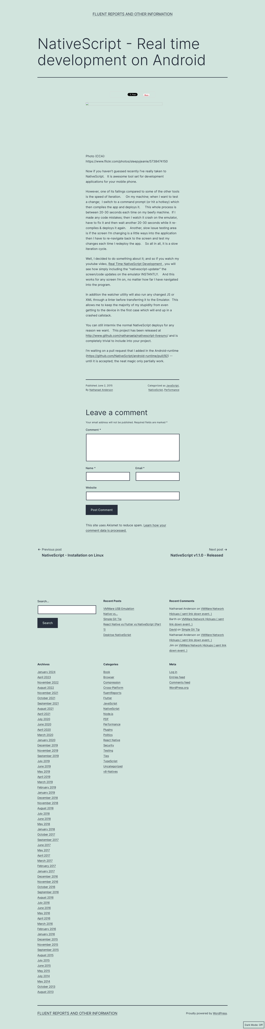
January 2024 (46, 672)
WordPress (220, 1013)
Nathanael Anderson (101, 389)
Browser (108, 677)
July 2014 (43, 976)
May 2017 (43, 850)
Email (139, 468)
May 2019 (43, 771)
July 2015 (43, 960)
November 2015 (47, 944)
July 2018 (43, 813)
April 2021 (43, 713)
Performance (171, 389)
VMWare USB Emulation (118, 608)
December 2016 (47, 876)
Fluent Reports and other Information (133, 14)
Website (91, 487)
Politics (108, 734)
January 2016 (46, 934)
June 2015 (44, 965)
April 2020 (44, 729)
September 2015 (48, 949)
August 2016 (45, 897)
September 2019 (48, 755)
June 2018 (44, 818)
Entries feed (177, 677)
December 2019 (47, 745)
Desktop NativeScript (117, 634)
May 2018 (43, 824)
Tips (106, 755)
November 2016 (47, 881)
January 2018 (46, 829)
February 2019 (46, 787)
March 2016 (45, 923)
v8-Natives (110, 771)
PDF (106, 719)
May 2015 (43, 970)
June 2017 (44, 845)
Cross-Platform (113, 687)
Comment (93, 429)
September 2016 (48, 892)
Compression (112, 682)
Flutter (107, 698)
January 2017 (46, 871)
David (173, 629)
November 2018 (47, 803)
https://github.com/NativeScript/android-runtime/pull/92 (127, 356)
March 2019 (45, 782)
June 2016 (44, 908)
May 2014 (43, 981)
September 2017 (48, 839)
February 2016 (46, 929)
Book (106, 672)
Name (91, 468)
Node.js (108, 713)
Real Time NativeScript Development (135, 264)
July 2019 (43, 761)
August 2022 (45, 687)
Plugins (108, 729)
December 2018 (47, 797)
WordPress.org (178, 687)
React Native (111, 740)
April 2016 (43, 918)
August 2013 (45, 991)
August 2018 (45, 808)
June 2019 (44, 766)
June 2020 (44, 724)
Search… (43, 601)
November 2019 (47, 750)
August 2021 (45, 708)
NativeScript (155, 389)
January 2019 (46, 792)
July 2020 (43, 719)
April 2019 (43, 776)
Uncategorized (113, 766)
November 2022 (48, 682)
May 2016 (43, 913)
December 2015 (47, 939)
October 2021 (46, 698)
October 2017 (46, 834)
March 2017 (45, 860)
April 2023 (44, 677)
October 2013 (46, 986)
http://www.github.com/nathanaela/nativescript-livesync (126, 335)
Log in (173, 672)
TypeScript (110, 761)
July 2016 (43, 902)
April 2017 (43, 855)
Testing (108, 750)
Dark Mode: (251, 1024)
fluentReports (112, 692)
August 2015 (45, 955)
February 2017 (46, 865)
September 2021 (48, 703)
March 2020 (45, 734)
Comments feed (179, 682)
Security (108, 745)
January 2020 (46, 740)
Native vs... (110, 613)
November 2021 (47, 692)
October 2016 (46, 886)
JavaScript (172, 385)
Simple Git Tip (112, 619)
